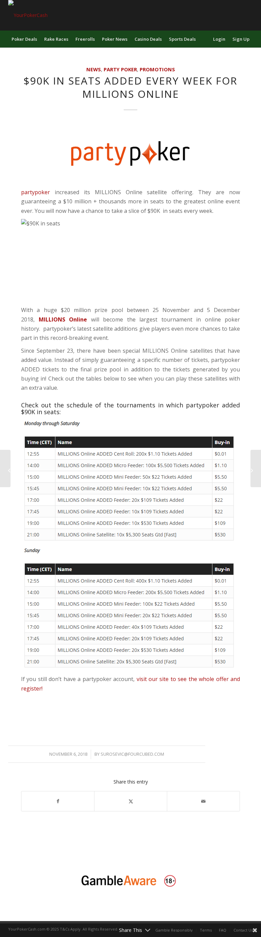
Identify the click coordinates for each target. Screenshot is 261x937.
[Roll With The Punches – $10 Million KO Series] (255, 468)
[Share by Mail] (203, 801)
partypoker (35, 192)
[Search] (205, 39)
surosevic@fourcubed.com (132, 754)
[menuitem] (24, 39)
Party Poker (120, 69)
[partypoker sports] (130, 153)
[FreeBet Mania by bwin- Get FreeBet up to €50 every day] (5, 468)
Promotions (157, 69)
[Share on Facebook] (57, 801)
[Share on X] (130, 801)
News (93, 69)
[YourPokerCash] (28, 15)
